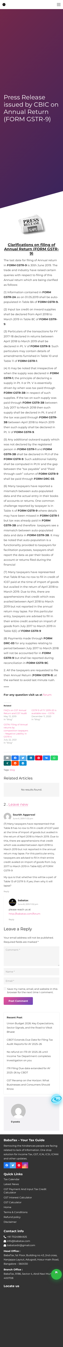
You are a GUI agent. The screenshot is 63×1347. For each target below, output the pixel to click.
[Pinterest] (19, 1165)
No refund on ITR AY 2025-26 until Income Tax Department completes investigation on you (29, 1056)
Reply (6, 891)
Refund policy (12, 1217)
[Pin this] (38, 757)
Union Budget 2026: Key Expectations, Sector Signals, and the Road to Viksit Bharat (30, 1027)
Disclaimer (10, 1222)
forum (47, 694)
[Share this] (15, 757)
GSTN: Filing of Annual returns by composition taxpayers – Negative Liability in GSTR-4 (16, 730)
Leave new (18, 804)
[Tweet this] (23, 757)
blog (12, 770)
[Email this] (7, 757)
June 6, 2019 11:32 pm (23, 818)
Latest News (11, 1184)
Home (7, 1207)
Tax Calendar (11, 1179)
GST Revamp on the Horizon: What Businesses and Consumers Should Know (28, 1084)
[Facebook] (7, 1165)
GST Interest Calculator (18, 1197)
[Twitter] (13, 1165)
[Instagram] (25, 1165)
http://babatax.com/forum (24, 913)
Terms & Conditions (16, 1212)
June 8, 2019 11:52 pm (28, 904)
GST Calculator (12, 1202)
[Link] (4, 4)
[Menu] (59, 4)
